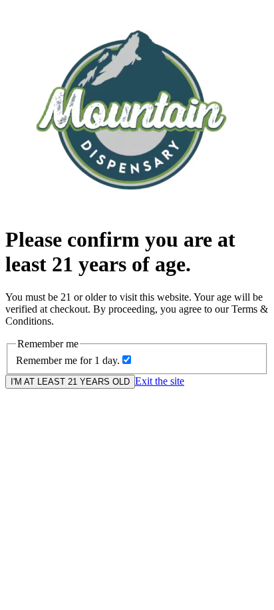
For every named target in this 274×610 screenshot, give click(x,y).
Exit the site (159, 381)
